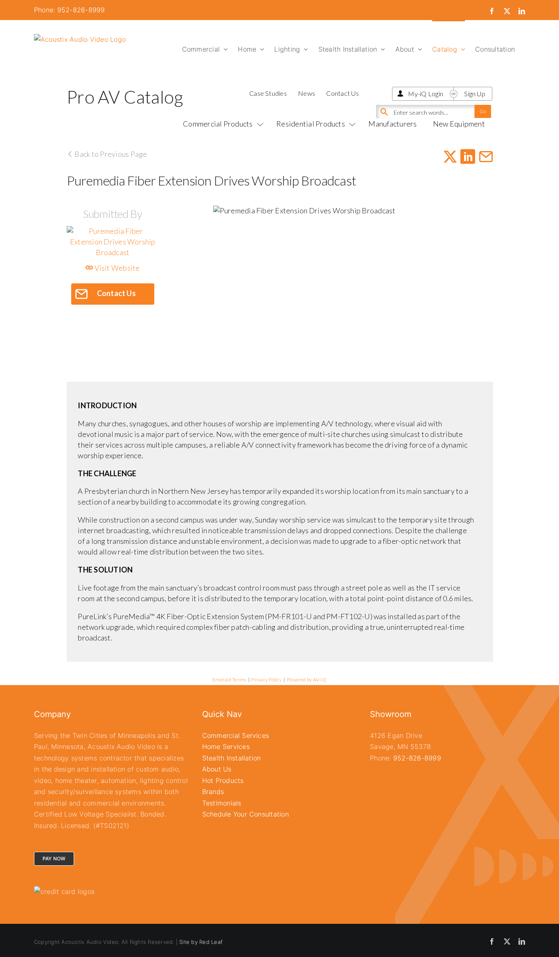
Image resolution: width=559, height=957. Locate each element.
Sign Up (474, 93)
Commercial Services (235, 735)
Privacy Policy (266, 679)
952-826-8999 (417, 758)
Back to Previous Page (110, 153)
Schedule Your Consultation (245, 814)
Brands (213, 791)
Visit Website (116, 267)
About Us (217, 769)
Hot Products (223, 780)
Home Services (226, 746)
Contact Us (342, 93)
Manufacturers (392, 123)
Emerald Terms (229, 679)
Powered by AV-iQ (306, 679)
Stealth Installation (231, 758)
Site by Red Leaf (201, 942)
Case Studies (268, 93)
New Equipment (459, 123)
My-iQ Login (425, 93)
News (306, 93)
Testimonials (221, 803)
